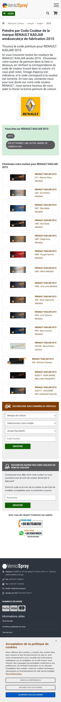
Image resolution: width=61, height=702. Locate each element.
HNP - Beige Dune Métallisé (45, 239)
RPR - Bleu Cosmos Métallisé (45, 330)
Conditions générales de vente (13, 627)
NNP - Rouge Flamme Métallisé (45, 254)
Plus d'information (14, 674)
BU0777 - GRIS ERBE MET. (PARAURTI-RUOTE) (46, 390)
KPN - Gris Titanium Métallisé (45, 315)
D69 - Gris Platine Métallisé (45, 193)
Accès (11, 13)
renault (30, 23)
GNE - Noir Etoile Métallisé (45, 223)
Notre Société (7, 621)
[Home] (3, 23)
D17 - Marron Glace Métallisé (45, 177)
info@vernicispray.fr (18, 588)
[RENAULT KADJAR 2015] (17, 177)
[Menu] (56, 6)
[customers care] (30, 523)
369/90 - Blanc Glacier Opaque (45, 346)
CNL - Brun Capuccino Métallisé (45, 300)
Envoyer (18, 446)
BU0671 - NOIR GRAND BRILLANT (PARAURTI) (45, 375)
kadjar (40, 23)
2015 (10, 136)
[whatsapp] (30, 534)
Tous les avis (7, 632)
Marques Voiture (16, 23)
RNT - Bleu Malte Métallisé (45, 208)
